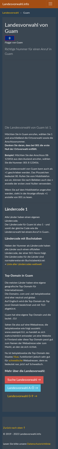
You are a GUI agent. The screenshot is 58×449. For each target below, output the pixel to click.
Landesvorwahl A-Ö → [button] (22, 388)
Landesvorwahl (10, 13)
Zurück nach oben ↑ (14, 428)
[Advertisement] (29, 93)
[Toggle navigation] (50, 4)
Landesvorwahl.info (15, 4)
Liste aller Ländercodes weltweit (24, 264)
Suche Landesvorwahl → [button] (24, 379)
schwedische (16, 360)
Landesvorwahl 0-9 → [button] (22, 396)
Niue (16, 357)
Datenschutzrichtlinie (38, 444)
